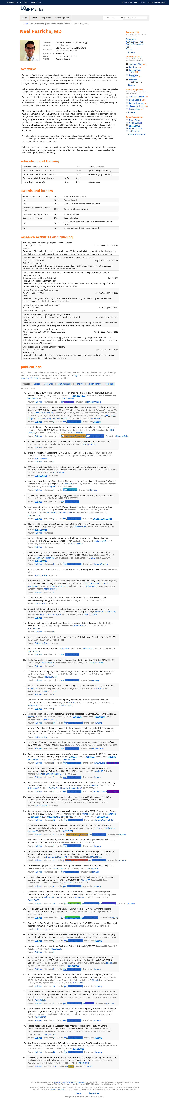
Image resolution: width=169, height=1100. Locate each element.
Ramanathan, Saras (135, 71)
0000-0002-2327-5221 (65, 56)
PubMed (38, 402)
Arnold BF (98, 771)
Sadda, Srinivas (138, 103)
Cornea (129, 49)
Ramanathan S (54, 614)
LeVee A (68, 483)
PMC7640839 (92, 868)
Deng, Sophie (137, 100)
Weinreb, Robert (138, 97)
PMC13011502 (34, 515)
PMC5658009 (73, 965)
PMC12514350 (89, 444)
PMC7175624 (33, 900)
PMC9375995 (49, 691)
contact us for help (29, 378)
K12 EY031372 (38, 349)
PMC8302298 (69, 759)
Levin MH (76, 395)
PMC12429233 (41, 458)
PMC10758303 (50, 677)
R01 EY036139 (38, 260)
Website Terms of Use (58, 1089)
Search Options (62, 18)
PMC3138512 (83, 1063)
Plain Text (109, 384)
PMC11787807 (90, 614)
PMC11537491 (77, 543)
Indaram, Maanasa (135, 80)
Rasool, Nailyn (135, 128)
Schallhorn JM (80, 526)
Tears (128, 46)
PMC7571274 (67, 831)
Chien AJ (42, 418)
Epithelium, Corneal (134, 41)
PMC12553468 (77, 432)
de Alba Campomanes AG (49, 774)
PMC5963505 (40, 1000)
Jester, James (136, 109)
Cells (126, 436)
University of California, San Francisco (24, 2)
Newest (26, 384)
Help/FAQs (46, 18)
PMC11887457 (41, 560)
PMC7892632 (96, 857)
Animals (97, 402)
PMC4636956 (78, 1048)
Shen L (109, 963)
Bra (69, 1066)
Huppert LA (33, 418)
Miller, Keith (134, 125)
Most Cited (48, 384)
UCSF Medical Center (156, 2)
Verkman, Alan (137, 64)
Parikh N (43, 614)
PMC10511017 (34, 628)
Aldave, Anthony (138, 106)
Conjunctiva (131, 39)
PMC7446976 (102, 816)
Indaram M (79, 625)
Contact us (94, 1093)
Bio (73, 436)
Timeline (79, 384)
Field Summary (94, 384)
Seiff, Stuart (134, 131)
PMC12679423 (96, 418)
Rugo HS (51, 418)
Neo (70, 490)
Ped (88, 1003)
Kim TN (51, 788)
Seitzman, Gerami (134, 76)
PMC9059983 (66, 705)
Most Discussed (64, 384)
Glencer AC (110, 415)
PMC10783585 (96, 662)
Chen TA (73, 756)
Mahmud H (100, 611)
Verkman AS (33, 398)
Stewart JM (62, 857)
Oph (72, 421)
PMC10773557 (34, 651)
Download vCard (63, 59)
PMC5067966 (49, 1034)
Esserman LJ (61, 418)
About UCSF (127, 2)
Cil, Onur (135, 67)
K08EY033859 (33, 307)
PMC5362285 (78, 983)
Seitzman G (51, 857)
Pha (107, 903)
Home (24, 18)
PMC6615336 (55, 949)
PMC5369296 (40, 1017)
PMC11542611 (41, 529)
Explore (131, 52)
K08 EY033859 (38, 293)
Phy (67, 402)
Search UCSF (139, 2)
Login (26, 24)
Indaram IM (58, 472)
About (34, 18)
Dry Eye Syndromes (134, 44)
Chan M (38, 558)
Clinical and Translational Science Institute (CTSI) (69, 1082)
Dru (72, 903)
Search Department (136, 134)
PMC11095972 (50, 589)
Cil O (83, 395)
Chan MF (49, 412)
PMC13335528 (68, 398)
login (77, 375)
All (75, 860)
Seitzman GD (39, 412)
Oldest (37, 384)
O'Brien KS (77, 716)
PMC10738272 (50, 719)
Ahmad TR (110, 611)
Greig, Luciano (135, 123)
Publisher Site (41, 475)
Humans (90, 402)
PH (112, 763)
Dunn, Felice (134, 120)
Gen (70, 917)
